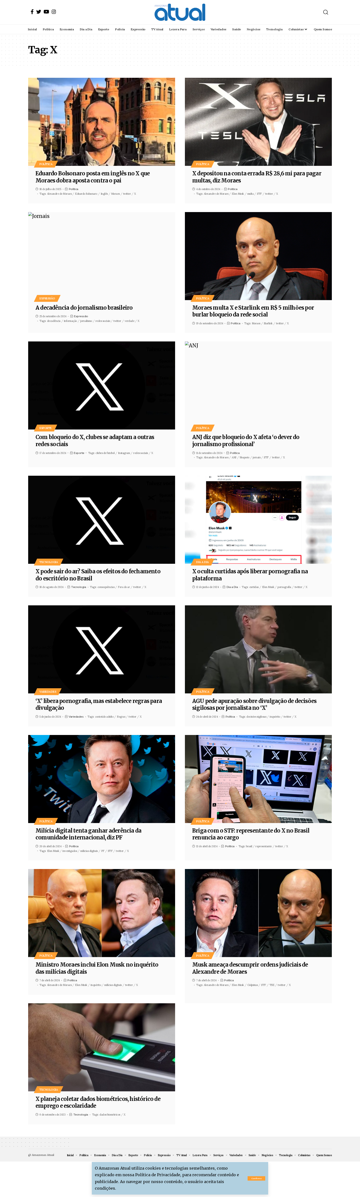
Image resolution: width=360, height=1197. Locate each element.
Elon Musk (238, 193)
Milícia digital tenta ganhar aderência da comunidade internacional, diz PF (88, 834)
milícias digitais (113, 985)
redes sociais (103, 321)
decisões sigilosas (256, 716)
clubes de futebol (105, 453)
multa (250, 193)
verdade (129, 321)
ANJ (234, 457)
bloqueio (244, 457)
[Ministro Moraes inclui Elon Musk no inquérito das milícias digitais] (101, 913)
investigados (69, 851)
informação (70, 321)
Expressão (47, 298)
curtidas (254, 587)
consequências (106, 587)
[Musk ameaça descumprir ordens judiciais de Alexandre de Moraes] (258, 913)
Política (45, 164)
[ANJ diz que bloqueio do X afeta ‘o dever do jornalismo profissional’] (258, 385)
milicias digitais (89, 851)
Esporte (45, 428)
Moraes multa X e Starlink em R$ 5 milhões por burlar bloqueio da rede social (253, 311)
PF (102, 851)
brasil (249, 846)
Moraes (115, 193)
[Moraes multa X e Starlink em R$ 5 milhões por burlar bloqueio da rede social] (258, 256)
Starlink (268, 323)
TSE (272, 985)
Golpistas (252, 985)
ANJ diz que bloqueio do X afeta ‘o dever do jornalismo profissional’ (246, 441)
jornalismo (86, 321)
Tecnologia (48, 562)
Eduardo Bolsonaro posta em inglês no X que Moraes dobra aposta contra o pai (93, 177)
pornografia (284, 587)
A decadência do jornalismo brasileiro (84, 307)
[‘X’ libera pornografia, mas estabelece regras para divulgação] (101, 649)
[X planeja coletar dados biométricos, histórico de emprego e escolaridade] (101, 1047)
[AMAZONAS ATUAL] (180, 12)
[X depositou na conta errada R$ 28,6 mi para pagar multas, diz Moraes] (258, 122)
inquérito (275, 716)
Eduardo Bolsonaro (86, 193)
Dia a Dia (202, 562)
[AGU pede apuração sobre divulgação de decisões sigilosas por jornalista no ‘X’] (258, 649)
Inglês (104, 193)
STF (259, 193)
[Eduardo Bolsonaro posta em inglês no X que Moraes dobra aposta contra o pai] (101, 122)
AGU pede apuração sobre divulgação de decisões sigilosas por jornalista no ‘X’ (254, 704)
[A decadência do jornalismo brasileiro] (101, 256)
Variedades (47, 691)
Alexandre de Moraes (59, 193)
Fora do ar (124, 587)
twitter (127, 193)
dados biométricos (109, 1114)
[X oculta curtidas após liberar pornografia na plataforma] (258, 520)
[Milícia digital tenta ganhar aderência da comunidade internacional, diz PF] (101, 779)
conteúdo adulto (104, 716)
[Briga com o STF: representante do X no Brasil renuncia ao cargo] (258, 779)
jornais (257, 457)
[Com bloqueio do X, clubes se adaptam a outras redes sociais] (101, 385)
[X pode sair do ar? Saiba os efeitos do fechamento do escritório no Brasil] (101, 520)
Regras (121, 716)
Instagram (124, 453)
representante (263, 846)
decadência (53, 321)
